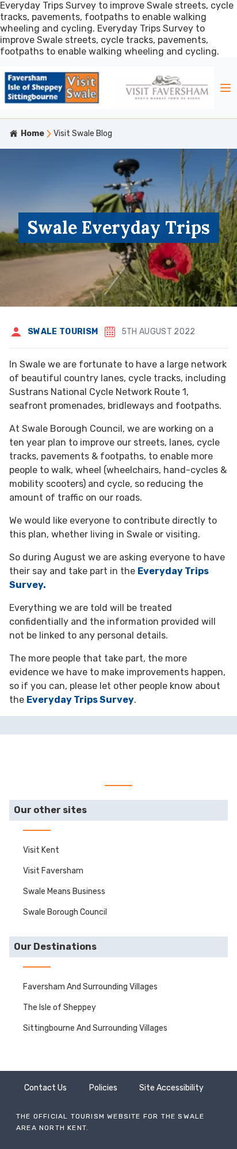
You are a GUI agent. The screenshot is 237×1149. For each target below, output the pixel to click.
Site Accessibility (171, 1088)
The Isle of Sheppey (59, 1007)
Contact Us (45, 1088)
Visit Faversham (53, 871)
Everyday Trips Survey (80, 699)
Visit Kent (41, 850)
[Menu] (225, 88)
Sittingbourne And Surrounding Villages (95, 1028)
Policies (103, 1088)
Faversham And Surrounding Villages (90, 987)
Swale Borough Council (65, 912)
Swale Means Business (64, 891)
